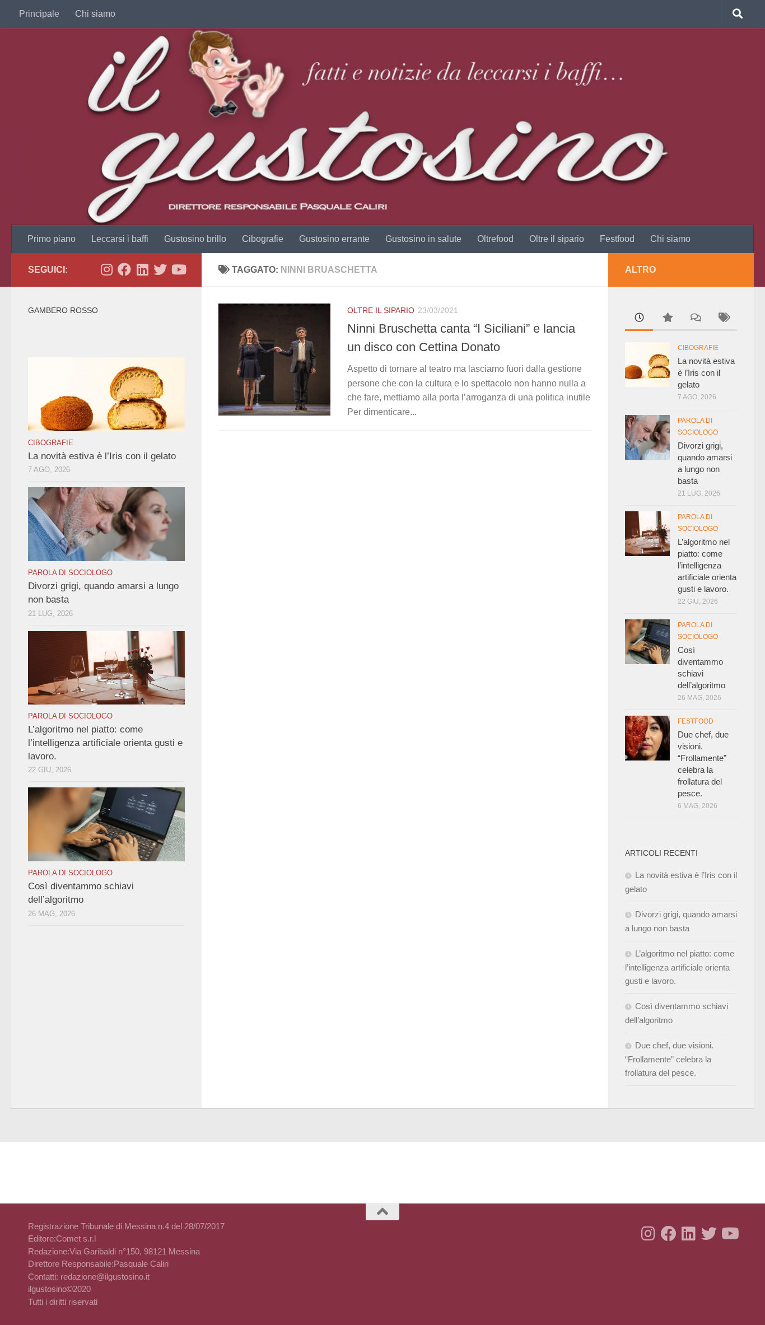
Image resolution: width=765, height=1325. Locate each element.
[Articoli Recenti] (639, 319)
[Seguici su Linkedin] (142, 269)
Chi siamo (95, 13)
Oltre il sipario (556, 239)
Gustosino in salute (423, 239)
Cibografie (262, 239)
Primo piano (51, 239)
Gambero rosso (63, 310)
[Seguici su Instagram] (106, 269)
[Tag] (723, 319)
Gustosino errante (334, 239)
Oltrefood (495, 239)
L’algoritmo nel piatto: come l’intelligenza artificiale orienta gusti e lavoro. (105, 742)
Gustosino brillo (195, 239)
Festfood (617, 239)
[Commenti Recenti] (695, 319)
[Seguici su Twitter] (160, 269)
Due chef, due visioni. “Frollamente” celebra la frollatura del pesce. (669, 1059)
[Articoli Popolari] (667, 319)
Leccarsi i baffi (119, 239)
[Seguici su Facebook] (124, 269)
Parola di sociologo (70, 572)
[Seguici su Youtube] (178, 269)
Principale (39, 13)
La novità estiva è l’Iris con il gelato (102, 456)
